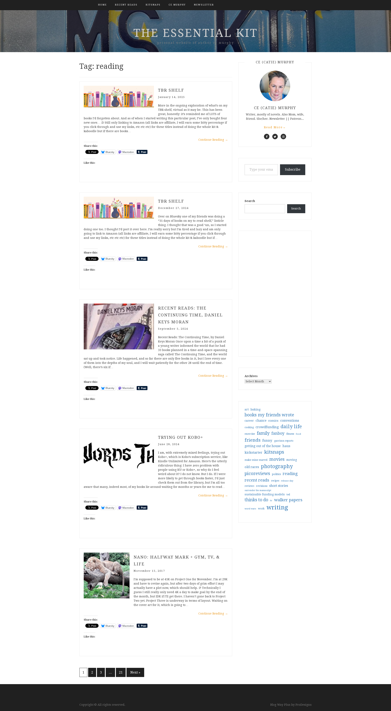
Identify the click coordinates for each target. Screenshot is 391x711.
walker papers (288, 499)
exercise (250, 433)
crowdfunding (267, 427)
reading (290, 473)
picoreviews (257, 473)
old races (252, 467)
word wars (250, 508)
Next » (135, 672)
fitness (290, 433)
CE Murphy (177, 4)
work (261, 508)
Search (250, 201)
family (263, 433)
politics (276, 474)
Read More (275, 127)
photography (277, 466)
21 (121, 672)
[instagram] (283, 136)
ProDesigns (303, 704)
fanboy (277, 433)
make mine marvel (256, 460)
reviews (249, 485)
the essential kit (195, 33)
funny (267, 440)
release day (287, 480)
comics (273, 420)
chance (261, 420)
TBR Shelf (171, 90)
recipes (275, 480)
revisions (261, 485)
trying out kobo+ (180, 437)
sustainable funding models (265, 494)
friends (252, 440)
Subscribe (292, 169)
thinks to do (256, 499)
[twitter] (275, 136)
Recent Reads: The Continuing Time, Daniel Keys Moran (190, 315)
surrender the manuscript (258, 490)
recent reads (257, 480)
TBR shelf (171, 201)
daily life (291, 426)
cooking (249, 427)
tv (271, 500)
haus (286, 446)
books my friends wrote (269, 414)
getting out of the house (263, 446)
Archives (251, 376)
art (247, 409)
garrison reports (283, 440)
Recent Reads (126, 4)
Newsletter (204, 4)
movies (276, 459)
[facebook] (266, 136)
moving (291, 459)
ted (288, 494)
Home (102, 4)
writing (277, 507)
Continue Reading (213, 139)
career (249, 420)
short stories (278, 486)
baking (255, 409)
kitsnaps (153, 4)
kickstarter (253, 452)
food (298, 434)
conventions (289, 420)
